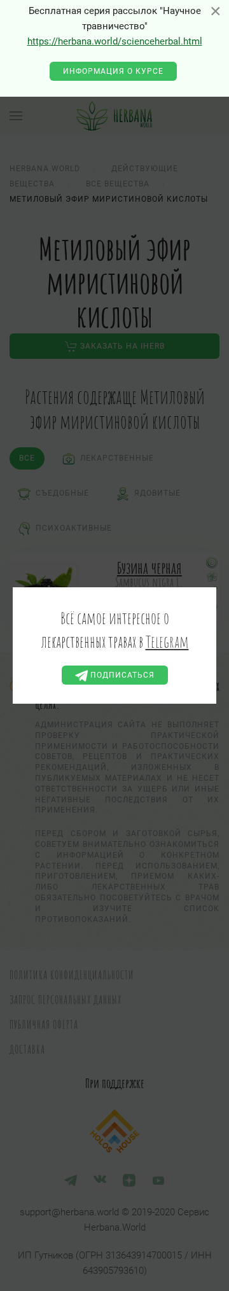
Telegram (167, 641)
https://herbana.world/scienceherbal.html (114, 41)
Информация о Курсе (113, 71)
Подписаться (121, 675)
